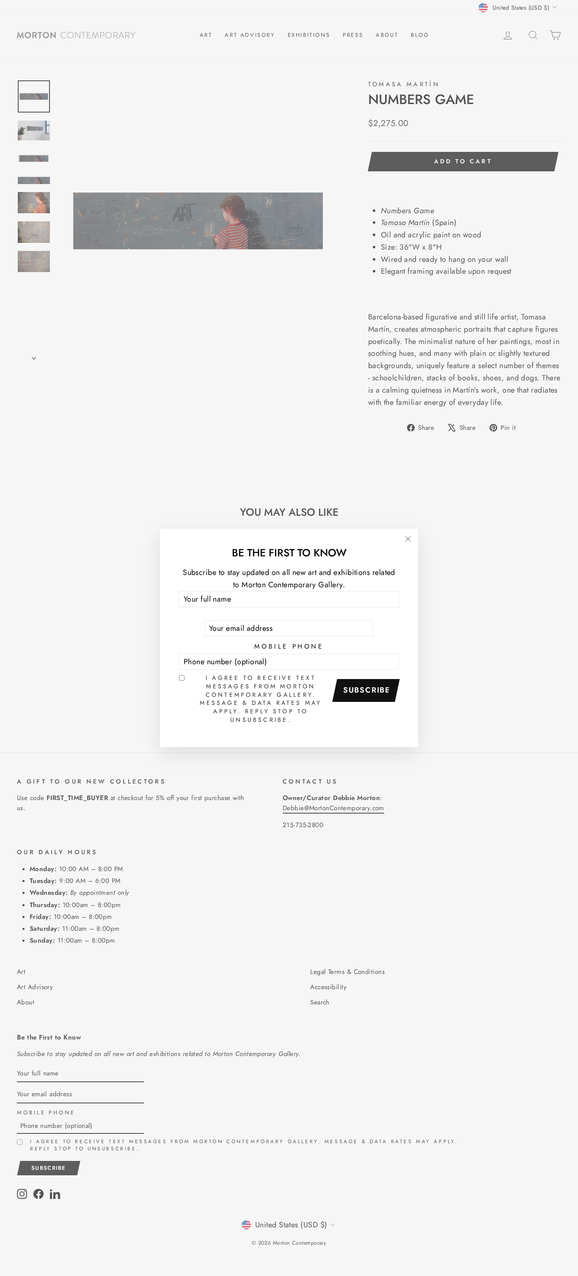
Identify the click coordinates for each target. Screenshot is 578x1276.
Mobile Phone (288, 646)
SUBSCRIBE (367, 690)
